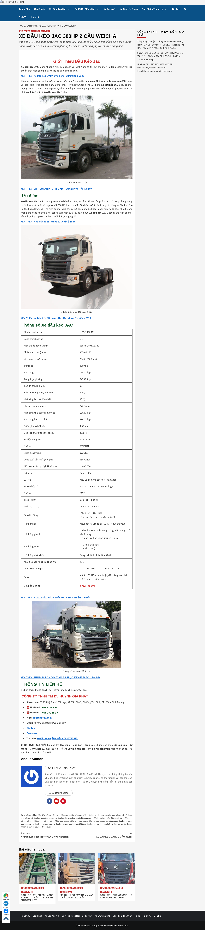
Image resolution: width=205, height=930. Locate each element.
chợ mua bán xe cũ (116, 815)
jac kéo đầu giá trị (111, 818)
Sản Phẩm (45, 31)
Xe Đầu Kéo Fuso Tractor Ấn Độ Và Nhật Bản (45, 835)
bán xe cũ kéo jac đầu (55, 815)
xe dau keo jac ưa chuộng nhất (97, 824)
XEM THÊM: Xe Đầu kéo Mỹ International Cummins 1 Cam (52, 75)
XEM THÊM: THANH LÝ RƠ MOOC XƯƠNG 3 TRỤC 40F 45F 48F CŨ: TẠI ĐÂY (60, 677)
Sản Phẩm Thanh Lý (152, 9)
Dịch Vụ (23, 17)
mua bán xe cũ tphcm (69, 821)
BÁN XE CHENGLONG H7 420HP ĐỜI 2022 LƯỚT (116, 896)
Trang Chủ (24, 9)
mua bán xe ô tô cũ (87, 821)
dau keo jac (38, 818)
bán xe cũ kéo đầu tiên (35, 815)
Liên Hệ (35, 17)
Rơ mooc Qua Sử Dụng (33, 888)
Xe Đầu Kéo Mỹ (104, 925)
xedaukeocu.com (42, 717)
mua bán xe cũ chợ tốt (49, 821)
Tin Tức (176, 9)
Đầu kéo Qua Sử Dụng (72, 888)
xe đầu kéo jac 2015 (74, 824)
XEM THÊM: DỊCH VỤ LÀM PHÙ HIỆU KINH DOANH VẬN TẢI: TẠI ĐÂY (56, 188)
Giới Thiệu (39, 9)
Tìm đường (6, 899)
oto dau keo (36, 824)
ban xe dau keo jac (99, 815)
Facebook (6, 914)
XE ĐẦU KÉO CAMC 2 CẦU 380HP (114, 835)
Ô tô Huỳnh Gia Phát (60, 768)
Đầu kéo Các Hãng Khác (29, 31)
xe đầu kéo (47, 824)
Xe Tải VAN (109, 9)
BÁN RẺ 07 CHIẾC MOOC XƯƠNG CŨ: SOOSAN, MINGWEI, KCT (37, 897)
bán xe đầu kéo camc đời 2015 (77, 815)
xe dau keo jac (59, 824)
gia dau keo (59, 818)
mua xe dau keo (119, 821)
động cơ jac (49, 818)
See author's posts (58, 792)
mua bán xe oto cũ (103, 821)
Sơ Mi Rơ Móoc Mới (85, 9)
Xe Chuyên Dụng (129, 9)
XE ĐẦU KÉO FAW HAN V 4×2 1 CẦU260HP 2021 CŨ (76, 896)
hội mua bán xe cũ (72, 818)
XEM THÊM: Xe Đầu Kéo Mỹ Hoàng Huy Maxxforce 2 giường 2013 (56, 318)
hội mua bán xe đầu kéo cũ (92, 818)
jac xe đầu (124, 818)
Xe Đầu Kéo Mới (57, 9)
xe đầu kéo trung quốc (42, 827)
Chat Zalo (6, 907)
